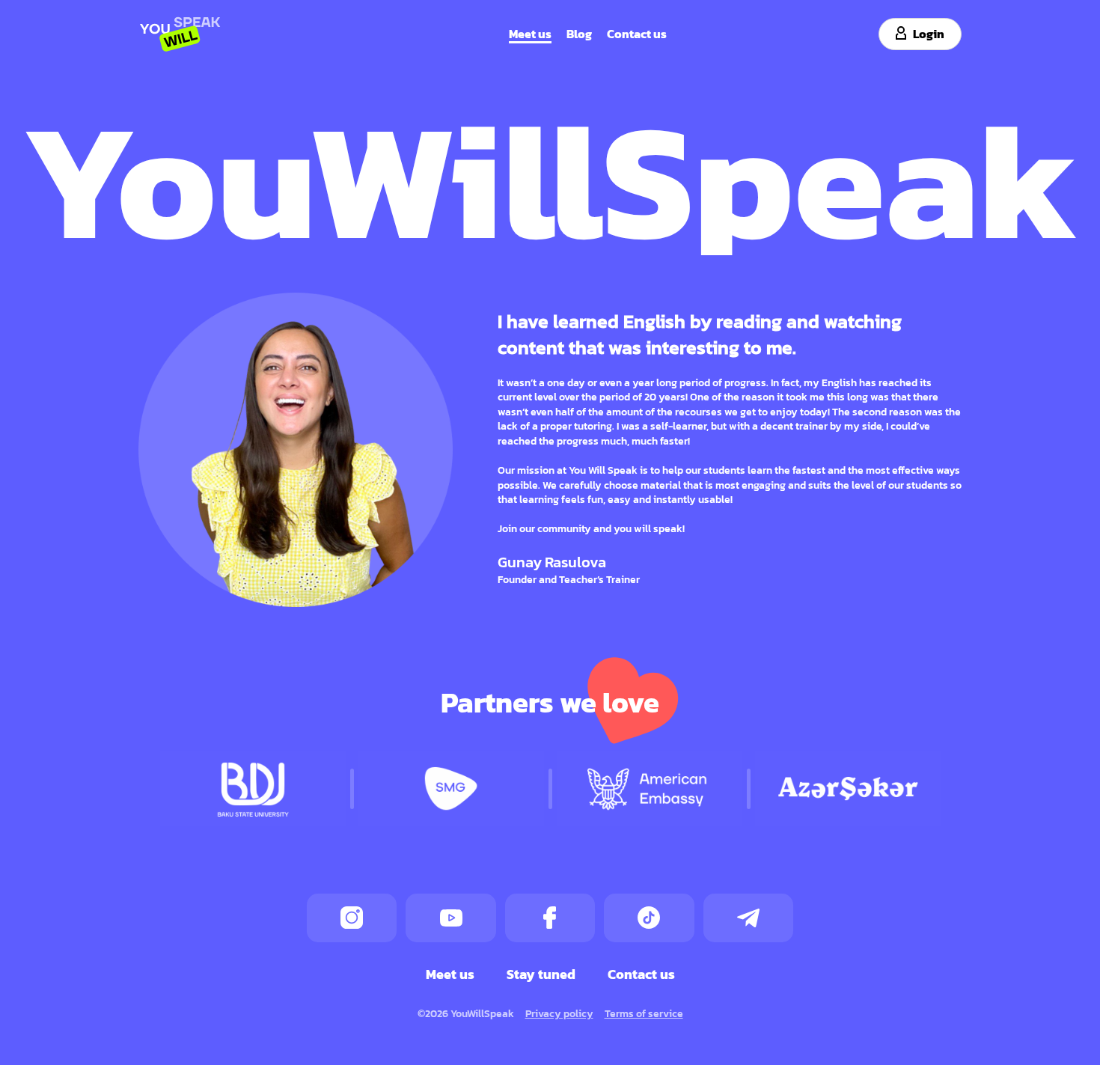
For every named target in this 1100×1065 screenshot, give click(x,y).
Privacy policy (559, 1012)
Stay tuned (541, 974)
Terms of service (644, 1012)
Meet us (530, 33)
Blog (579, 33)
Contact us (637, 33)
